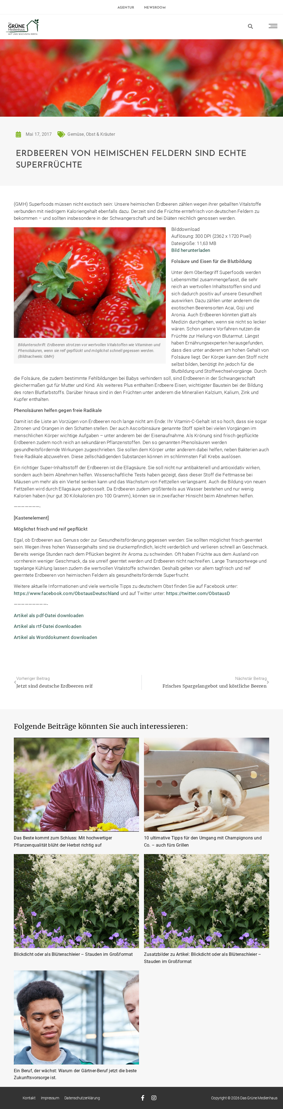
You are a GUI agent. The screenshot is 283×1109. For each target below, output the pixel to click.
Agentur (125, 7)
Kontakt (29, 1098)
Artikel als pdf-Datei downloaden (48, 615)
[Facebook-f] (142, 1098)
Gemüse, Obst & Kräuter (91, 134)
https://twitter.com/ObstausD (198, 593)
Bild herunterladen (190, 250)
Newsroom (155, 7)
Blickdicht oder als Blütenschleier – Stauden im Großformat (73, 954)
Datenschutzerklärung (82, 1098)
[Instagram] (154, 1098)
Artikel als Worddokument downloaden (55, 637)
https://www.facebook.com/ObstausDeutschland (66, 593)
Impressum (50, 1098)
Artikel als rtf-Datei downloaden (47, 626)
